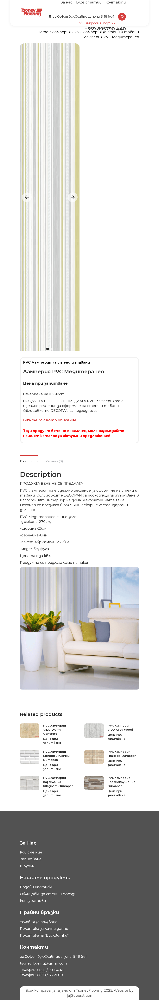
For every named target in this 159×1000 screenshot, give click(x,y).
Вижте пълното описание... (51, 420)
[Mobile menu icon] (134, 13)
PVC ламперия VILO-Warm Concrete (54, 729)
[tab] (29, 459)
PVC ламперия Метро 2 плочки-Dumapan (57, 756)
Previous (27, 197)
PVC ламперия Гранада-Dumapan (122, 754)
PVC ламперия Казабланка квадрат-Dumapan (58, 782)
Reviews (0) (54, 461)
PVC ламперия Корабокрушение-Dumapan (122, 782)
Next (73, 197)
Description (29, 461)
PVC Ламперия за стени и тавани (56, 362)
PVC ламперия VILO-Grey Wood (120, 727)
